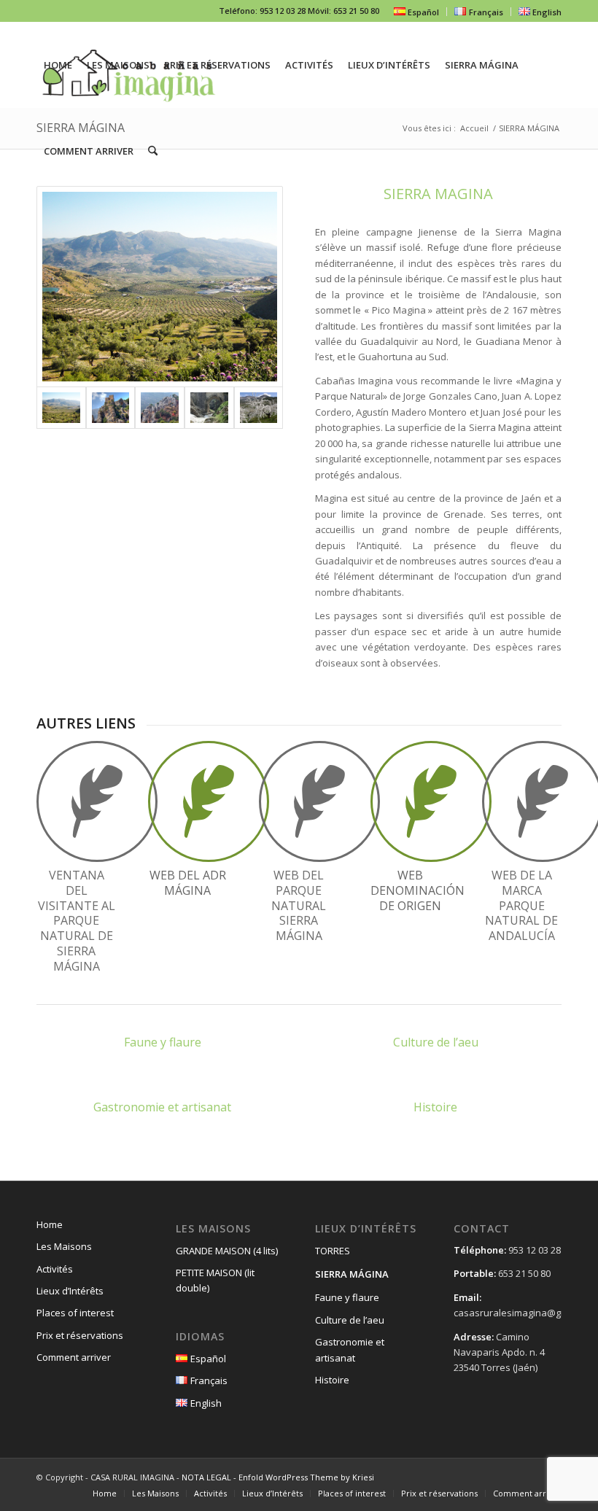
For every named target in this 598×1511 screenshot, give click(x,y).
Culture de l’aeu (349, 1320)
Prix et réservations (79, 1335)
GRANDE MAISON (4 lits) (227, 1250)
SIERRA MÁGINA (352, 1274)
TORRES (332, 1250)
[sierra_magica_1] (159, 287)
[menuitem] (417, 11)
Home (49, 1224)
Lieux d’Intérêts (70, 1290)
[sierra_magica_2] (111, 408)
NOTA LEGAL (206, 1477)
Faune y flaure (347, 1297)
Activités (54, 1268)
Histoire (332, 1379)
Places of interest (75, 1312)
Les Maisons (64, 1246)
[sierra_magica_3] (160, 408)
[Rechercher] (153, 151)
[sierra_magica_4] (209, 408)
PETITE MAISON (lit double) (215, 1280)
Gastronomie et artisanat (349, 1349)
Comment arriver (73, 1357)
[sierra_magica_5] (259, 408)
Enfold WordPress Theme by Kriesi (306, 1477)
